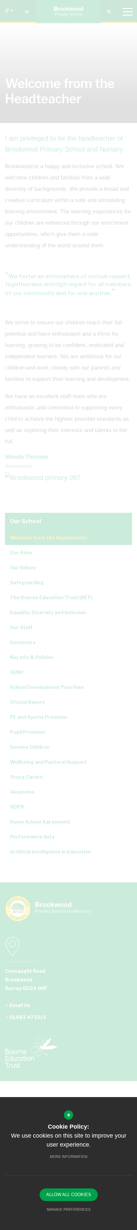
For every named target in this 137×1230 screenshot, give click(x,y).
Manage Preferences (68, 1209)
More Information (68, 1157)
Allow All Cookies (68, 1194)
